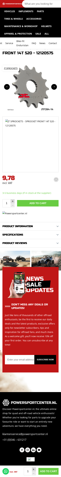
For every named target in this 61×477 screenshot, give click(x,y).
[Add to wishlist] (56, 179)
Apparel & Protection (18, 33)
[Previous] (7, 87)
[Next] (54, 87)
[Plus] (13, 201)
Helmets (46, 26)
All (47, 33)
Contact (53, 43)
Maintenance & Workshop (21, 26)
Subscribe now (45, 360)
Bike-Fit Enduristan (22, 43)
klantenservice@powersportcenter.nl (25, 434)
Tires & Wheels (13, 18)
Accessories (33, 18)
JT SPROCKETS (11, 68)
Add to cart (37, 203)
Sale (38, 33)
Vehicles (9, 11)
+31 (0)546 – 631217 (14, 440)
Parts (40, 11)
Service (9, 43)
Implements (26, 11)
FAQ (34, 43)
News (42, 43)
